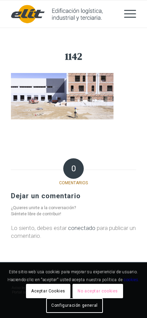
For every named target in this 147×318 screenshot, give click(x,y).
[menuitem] (126, 14)
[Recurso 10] (61, 14)
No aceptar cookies (98, 291)
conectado (81, 228)
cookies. (131, 279)
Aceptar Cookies (48, 291)
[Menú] (126, 14)
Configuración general (74, 305)
